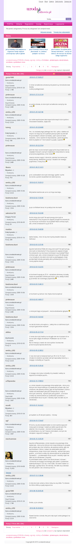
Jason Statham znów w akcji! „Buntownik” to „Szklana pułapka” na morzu (38, 51)
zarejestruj (50, 70)
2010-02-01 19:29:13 (36, 182)
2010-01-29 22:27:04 (36, 145)
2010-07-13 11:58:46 (36, 475)
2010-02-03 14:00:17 (36, 299)
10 (47, 67)
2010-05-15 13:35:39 (36, 439)
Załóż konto (59, 1)
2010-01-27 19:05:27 (36, 77)
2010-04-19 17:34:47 (36, 421)
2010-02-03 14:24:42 (36, 317)
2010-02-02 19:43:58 (36, 229)
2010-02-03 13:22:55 (36, 267)
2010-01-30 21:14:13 (36, 167)
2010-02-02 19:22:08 (36, 213)
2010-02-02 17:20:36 (36, 198)
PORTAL (10, 24)
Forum (41, 1)
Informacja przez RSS (62, 74)
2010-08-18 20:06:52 (36, 508)
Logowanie (60, 24)
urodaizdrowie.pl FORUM (14, 60)
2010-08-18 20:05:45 (36, 491)
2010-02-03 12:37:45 (36, 245)
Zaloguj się (67, 1)
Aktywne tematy (46, 32)
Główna (19, 24)
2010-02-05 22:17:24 (36, 332)
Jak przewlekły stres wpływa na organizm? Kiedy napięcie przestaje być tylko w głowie (16, 51)
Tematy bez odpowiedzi (61, 32)
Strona (8, 473)
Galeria (51, 1)
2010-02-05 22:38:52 (36, 350)
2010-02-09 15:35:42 (36, 366)
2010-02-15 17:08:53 (36, 381)
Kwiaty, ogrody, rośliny (33, 60)
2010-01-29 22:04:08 (36, 127)
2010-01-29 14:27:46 (36, 112)
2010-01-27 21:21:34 (36, 95)
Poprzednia (16, 67)
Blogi (46, 1)
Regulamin (29, 24)
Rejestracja (48, 24)
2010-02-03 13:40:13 (36, 284)
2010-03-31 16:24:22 (36, 405)
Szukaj (38, 24)
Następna (55, 67)
